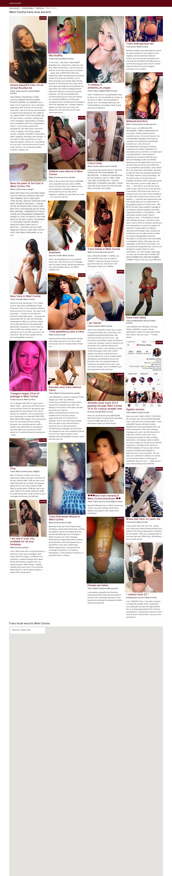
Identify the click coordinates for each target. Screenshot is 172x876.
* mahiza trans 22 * (137, 594)
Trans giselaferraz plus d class (66, 331)
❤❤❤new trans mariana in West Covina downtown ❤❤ (104, 497)
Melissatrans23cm (137, 121)
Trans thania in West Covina (104, 249)
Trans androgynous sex (140, 43)
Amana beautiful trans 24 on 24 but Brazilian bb (26, 86)
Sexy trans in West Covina (25, 296)
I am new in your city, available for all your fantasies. (22, 541)
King (12, 468)
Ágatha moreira (135, 409)
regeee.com (23, 150)
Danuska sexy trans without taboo (65, 389)
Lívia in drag (95, 163)
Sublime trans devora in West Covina (66, 173)
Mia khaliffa (55, 55)
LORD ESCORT (15, 3)
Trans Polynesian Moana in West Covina (64, 518)
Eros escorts (14, 8)
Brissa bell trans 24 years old (143, 518)
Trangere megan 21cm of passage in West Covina (24, 395)
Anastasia (54, 252)
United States (27, 8)
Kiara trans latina (136, 317)
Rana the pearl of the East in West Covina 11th (26, 185)
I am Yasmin (94, 322)
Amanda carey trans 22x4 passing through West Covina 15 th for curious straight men (105, 405)
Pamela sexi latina (98, 585)
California (40, 8)
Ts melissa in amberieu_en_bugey (99, 86)
